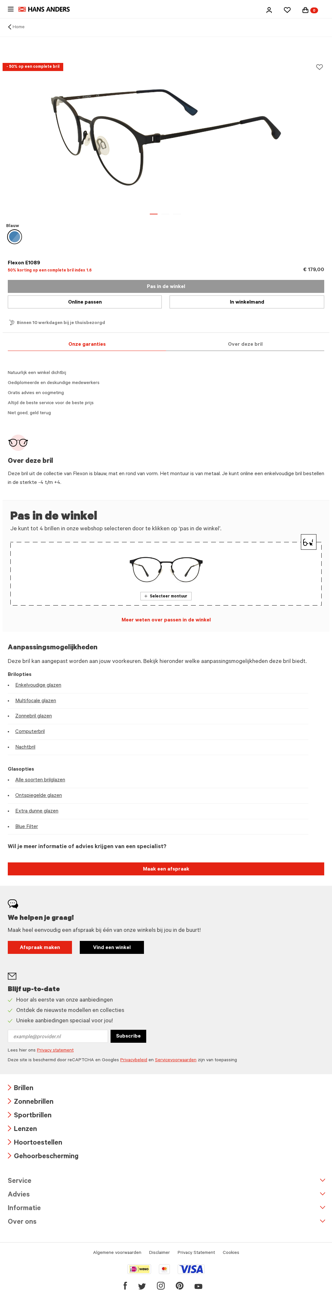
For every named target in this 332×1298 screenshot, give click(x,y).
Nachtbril (25, 747)
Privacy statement (55, 1050)
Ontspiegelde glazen (38, 796)
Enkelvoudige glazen (38, 685)
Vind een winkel (112, 948)
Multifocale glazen (35, 701)
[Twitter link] (142, 1286)
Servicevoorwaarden (175, 1060)
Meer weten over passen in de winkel (166, 620)
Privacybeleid (133, 1060)
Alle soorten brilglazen (40, 780)
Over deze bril (245, 345)
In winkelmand (247, 303)
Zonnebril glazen (33, 716)
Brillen (20, 1089)
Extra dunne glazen (36, 811)
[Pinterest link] (180, 1286)
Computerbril (30, 732)
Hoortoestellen (35, 1143)
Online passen (85, 303)
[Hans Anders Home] (47, 9)
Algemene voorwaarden (117, 1253)
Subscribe (128, 1037)
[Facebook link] (125, 1286)
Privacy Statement (196, 1253)
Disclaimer (159, 1253)
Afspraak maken (40, 948)
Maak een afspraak (166, 869)
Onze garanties (87, 345)
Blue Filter (26, 827)
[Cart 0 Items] (305, 10)
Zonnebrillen (30, 1103)
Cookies (231, 1253)
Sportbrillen (30, 1116)
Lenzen (22, 1130)
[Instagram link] (161, 1286)
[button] (269, 10)
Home (19, 27)
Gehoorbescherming (43, 1157)
